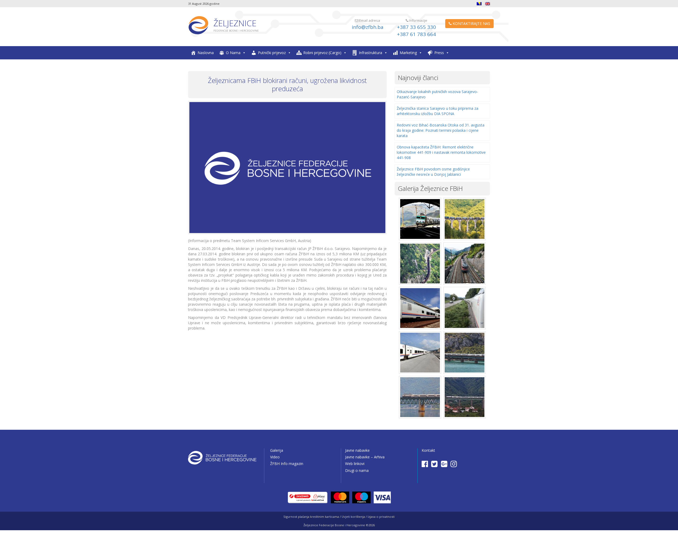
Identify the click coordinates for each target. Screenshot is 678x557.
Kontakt (428, 450)
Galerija (276, 450)
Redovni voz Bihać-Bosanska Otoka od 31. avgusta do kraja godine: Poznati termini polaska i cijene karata (440, 130)
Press (439, 52)
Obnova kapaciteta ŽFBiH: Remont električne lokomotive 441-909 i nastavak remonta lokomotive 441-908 (441, 152)
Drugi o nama (357, 470)
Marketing (408, 52)
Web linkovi (354, 463)
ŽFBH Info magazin (286, 463)
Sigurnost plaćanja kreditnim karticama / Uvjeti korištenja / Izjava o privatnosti (339, 517)
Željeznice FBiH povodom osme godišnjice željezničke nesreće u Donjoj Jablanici (433, 171)
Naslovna (206, 52)
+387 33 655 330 (416, 27)
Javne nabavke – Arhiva (365, 456)
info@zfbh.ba (367, 27)
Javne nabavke (357, 450)
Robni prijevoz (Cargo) (322, 52)
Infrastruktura (370, 52)
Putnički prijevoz (272, 52)
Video (275, 456)
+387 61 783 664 (416, 34)
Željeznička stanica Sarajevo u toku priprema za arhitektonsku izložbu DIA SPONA (437, 111)
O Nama (233, 52)
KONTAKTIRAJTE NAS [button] (471, 23)
